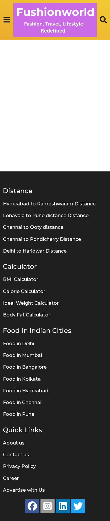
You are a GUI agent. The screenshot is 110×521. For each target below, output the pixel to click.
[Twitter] (78, 506)
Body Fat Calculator (26, 315)
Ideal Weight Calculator (31, 303)
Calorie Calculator (24, 291)
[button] (6, 19)
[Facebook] (32, 506)
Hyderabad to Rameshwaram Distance (49, 204)
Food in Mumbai (22, 355)
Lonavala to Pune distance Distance (46, 215)
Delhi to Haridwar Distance (35, 251)
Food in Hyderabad (25, 391)
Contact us (16, 454)
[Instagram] (47, 506)
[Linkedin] (63, 506)
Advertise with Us (24, 490)
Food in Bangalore (25, 367)
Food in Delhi (18, 343)
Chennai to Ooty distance (33, 227)
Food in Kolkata (22, 379)
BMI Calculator (20, 279)
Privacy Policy (19, 466)
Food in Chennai (22, 402)
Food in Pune (18, 414)
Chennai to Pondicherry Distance (42, 239)
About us (14, 443)
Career (11, 478)
